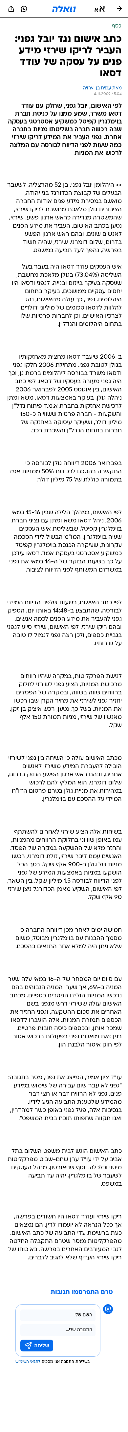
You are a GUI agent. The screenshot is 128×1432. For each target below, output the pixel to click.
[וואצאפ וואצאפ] (24, 9)
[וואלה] (64, 9)
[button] (100, 9)
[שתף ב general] (11, 8)
